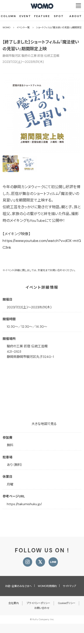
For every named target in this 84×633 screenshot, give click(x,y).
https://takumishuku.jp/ (24, 504)
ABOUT (75, 16)
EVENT (25, 16)
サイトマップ (69, 586)
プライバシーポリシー (38, 603)
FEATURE (42, 16)
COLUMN (8, 16)
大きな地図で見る (44, 424)
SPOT (59, 16)
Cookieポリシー (66, 603)
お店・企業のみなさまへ (18, 586)
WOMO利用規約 (47, 586)
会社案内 (13, 603)
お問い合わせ (41, 608)
